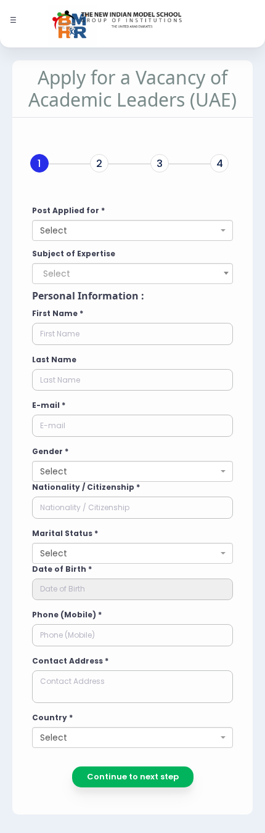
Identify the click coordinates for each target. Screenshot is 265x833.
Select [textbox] (53, 230)
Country (52, 717)
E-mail (48, 405)
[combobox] (132, 230)
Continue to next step (133, 776)
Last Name (54, 359)
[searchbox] (83, 273)
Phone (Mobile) (67, 614)
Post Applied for (68, 210)
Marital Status (65, 533)
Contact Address (70, 661)
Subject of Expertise (73, 253)
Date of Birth (62, 569)
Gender (50, 451)
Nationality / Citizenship (86, 487)
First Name (57, 313)
